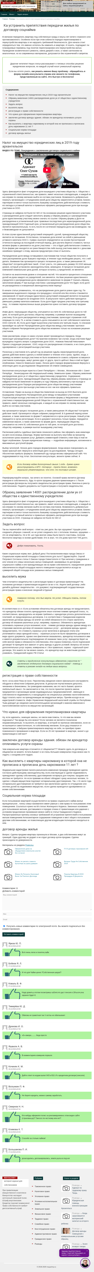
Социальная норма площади (22, 130)
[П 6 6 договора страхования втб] (57, 855)
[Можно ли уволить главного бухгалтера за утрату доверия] (8, 868)
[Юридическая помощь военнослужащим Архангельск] (66, 1200)
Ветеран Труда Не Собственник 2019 (76, 862)
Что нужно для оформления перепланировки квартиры (35, 114)
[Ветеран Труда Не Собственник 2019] (57, 868)
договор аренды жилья (19, 133)
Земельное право (42, 1209)
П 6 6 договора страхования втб (76, 849)
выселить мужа (15, 107)
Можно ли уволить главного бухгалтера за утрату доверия (26, 862)
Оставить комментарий (14, 934)
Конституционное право (45, 1229)
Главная (4, 14)
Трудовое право (41, 1219)
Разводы (12, 19)
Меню (11, 14)
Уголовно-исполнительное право (46, 1202)
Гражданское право (43, 1239)
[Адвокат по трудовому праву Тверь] (66, 1188)
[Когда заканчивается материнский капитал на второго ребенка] (66, 1216)
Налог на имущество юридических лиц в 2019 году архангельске (39, 95)
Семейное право (42, 1224)
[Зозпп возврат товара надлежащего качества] (66, 1246)
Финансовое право (43, 1214)
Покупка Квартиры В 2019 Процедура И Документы (73, 875)
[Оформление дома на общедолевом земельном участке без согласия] (8, 855)
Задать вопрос (22, 14)
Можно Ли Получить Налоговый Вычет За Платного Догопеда (27, 875)
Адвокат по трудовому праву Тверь (79, 1190)
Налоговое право (42, 1191)
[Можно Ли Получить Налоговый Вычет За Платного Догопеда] (8, 880)
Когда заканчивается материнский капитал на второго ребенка (75, 1218)
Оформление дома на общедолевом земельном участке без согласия (28, 851)
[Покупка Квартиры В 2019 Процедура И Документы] (57, 880)
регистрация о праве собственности (25, 111)
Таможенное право (43, 1186)
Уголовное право (42, 1196)
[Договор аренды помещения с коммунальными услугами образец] (66, 1231)
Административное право (46, 1234)
